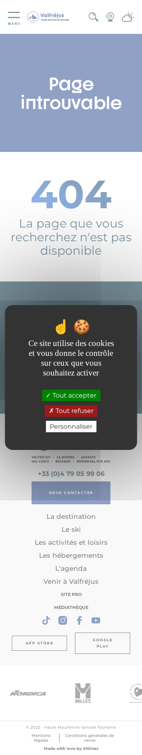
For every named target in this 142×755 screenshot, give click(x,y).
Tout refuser (73, 411)
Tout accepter (73, 395)
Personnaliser (71, 426)
